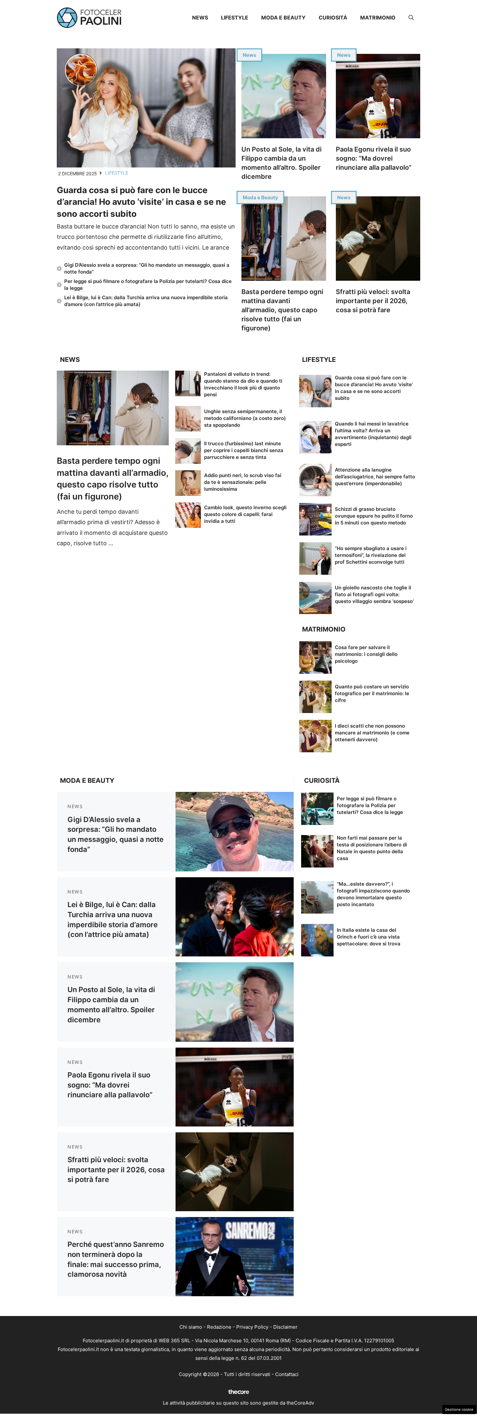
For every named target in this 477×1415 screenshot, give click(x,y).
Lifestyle (234, 17)
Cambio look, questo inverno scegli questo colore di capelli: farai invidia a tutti (245, 514)
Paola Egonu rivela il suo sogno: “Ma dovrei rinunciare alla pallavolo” (373, 158)
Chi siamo (190, 1327)
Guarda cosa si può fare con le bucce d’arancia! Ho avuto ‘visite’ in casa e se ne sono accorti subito (141, 202)
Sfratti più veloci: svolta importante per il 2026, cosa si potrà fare (373, 301)
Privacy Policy (252, 1327)
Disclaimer (285, 1327)
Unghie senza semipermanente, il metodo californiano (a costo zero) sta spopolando (245, 418)
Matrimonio (378, 17)
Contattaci (287, 1374)
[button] (411, 17)
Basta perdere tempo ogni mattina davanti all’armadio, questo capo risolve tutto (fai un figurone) (282, 310)
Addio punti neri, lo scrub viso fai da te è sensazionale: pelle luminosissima (242, 482)
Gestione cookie (459, 1409)
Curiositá (333, 17)
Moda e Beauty (283, 17)
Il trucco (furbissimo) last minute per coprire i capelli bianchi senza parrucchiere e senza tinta (243, 450)
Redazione (219, 1327)
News (200, 17)
